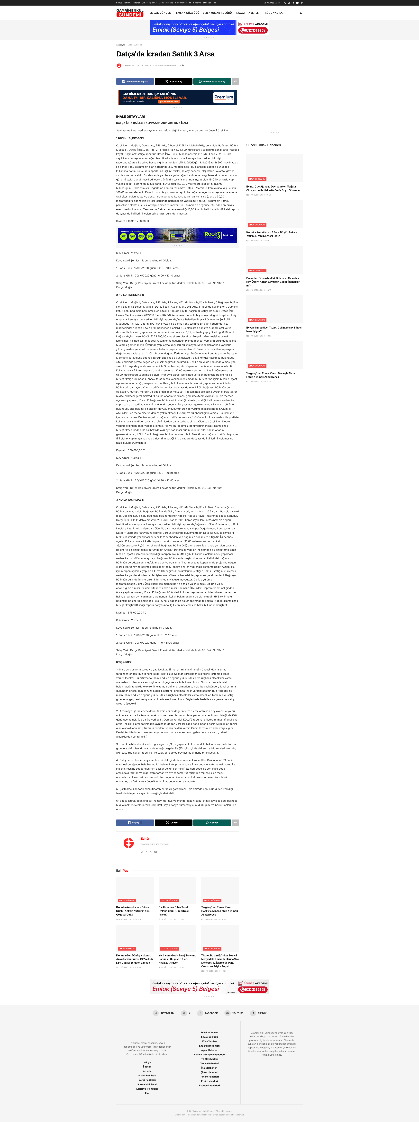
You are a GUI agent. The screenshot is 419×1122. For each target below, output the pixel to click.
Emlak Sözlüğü (187, 12)
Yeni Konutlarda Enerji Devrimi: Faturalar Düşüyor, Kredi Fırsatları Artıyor (177, 959)
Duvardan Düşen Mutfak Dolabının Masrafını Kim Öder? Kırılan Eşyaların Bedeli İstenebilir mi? (272, 282)
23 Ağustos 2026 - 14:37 (129, 967)
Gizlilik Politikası (149, 2)
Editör (128, 65)
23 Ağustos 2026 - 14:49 (214, 919)
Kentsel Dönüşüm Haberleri (209, 1054)
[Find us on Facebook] (293, 3)
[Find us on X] (289, 3)
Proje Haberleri (209, 1081)
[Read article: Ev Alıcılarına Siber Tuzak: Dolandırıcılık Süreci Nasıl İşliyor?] (177, 890)
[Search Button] (301, 13)
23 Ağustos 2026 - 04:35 (172, 967)
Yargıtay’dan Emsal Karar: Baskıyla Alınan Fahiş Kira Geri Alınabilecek (219, 911)
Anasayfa (120, 45)
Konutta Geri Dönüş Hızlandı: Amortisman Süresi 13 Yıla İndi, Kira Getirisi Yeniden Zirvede (134, 959)
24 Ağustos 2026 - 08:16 (259, 290)
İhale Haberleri (209, 1067)
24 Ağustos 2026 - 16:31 (259, 195)
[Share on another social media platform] (235, 81)
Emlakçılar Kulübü (217, 12)
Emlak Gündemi (161, 12)
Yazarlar (136, 2)
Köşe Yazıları (275, 12)
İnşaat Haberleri (248, 12)
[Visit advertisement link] (274, 101)
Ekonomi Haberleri (209, 1085)
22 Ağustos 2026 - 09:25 (215, 971)
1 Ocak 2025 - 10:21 (147, 65)
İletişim (127, 2)
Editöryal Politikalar (202, 2)
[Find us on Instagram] (285, 3)
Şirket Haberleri (209, 1072)
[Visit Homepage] (130, 13)
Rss (214, 2)
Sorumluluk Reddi (183, 2)
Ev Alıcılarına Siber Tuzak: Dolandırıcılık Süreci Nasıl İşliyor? (174, 911)
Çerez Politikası (166, 2)
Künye (119, 2)
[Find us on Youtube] (297, 3)
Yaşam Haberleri (209, 1063)
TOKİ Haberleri (209, 1059)
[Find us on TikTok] (302, 3)
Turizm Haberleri (209, 1076)
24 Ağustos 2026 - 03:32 (172, 919)
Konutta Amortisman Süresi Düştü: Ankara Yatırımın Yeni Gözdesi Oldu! (133, 911)
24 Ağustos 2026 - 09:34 (129, 919)
